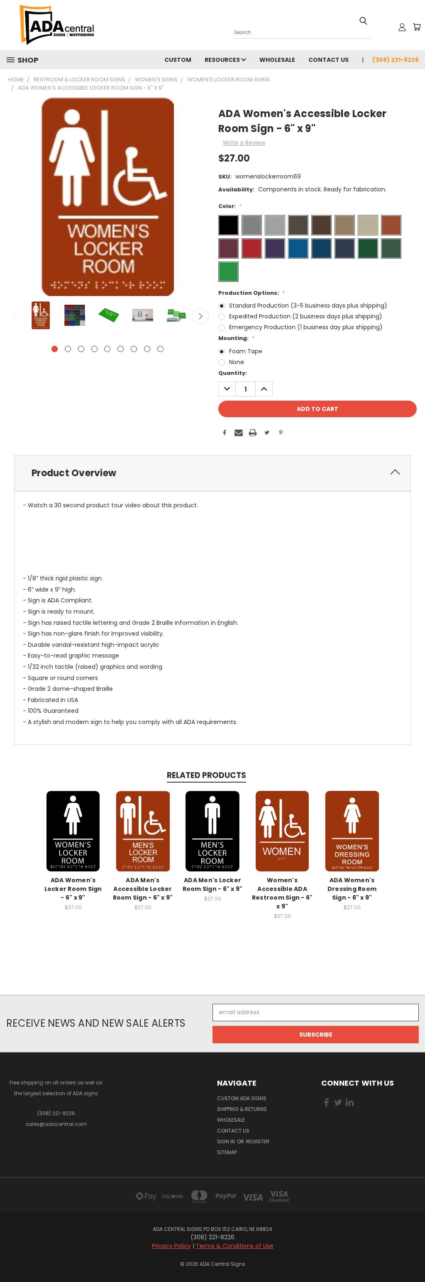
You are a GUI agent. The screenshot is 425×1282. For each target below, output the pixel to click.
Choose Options (73, 837)
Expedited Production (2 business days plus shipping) (305, 316)
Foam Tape (245, 351)
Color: (230, 206)
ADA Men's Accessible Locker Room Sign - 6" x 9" (143, 889)
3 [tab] (81, 349)
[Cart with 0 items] (417, 27)
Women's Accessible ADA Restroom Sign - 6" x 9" (282, 893)
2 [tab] (68, 349)
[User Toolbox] (402, 27)
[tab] (212, 473)
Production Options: (251, 293)
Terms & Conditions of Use (235, 1246)
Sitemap (227, 1152)
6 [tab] (120, 349)
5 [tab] (107, 349)
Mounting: (236, 338)
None (236, 362)
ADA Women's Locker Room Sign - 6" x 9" (73, 889)
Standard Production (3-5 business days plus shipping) (308, 305)
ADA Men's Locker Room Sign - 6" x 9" (213, 884)
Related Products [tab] (206, 775)
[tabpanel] (40, 316)
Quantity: (232, 373)
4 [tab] (94, 349)
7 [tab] (134, 349)
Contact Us (328, 60)
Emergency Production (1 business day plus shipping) (306, 327)
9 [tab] (160, 349)
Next (200, 316)
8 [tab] (147, 349)
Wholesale (277, 60)
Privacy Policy (171, 1246)
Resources (223, 60)
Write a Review (244, 143)
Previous (14, 316)
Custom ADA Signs (241, 1098)
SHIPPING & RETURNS (242, 1109)
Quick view (73, 822)
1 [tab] (54, 349)
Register (257, 1141)
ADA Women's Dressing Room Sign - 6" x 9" (351, 889)
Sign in (226, 1141)
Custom (177, 60)
